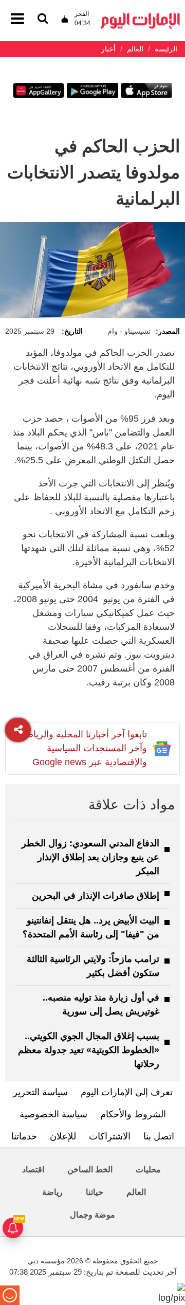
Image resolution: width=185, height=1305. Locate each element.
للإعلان (63, 1136)
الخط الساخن (90, 1169)
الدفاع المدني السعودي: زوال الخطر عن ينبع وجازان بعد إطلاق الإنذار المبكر (90, 857)
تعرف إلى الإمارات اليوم (127, 1092)
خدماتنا (24, 1136)
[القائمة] (42, 19)
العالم (136, 1192)
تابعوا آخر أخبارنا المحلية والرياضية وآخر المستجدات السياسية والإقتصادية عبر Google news (82, 748)
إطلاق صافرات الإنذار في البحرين (95, 896)
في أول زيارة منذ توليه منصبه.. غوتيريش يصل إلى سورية (101, 1004)
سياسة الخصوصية (53, 1114)
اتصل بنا (158, 1136)
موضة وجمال (92, 1214)
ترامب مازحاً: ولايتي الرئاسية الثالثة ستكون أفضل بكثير (93, 966)
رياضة (52, 1192)
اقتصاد (33, 1169)
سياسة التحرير (40, 1092)
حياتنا (94, 1192)
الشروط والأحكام (133, 1114)
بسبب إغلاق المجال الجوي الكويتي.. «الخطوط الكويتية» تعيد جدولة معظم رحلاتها (88, 1050)
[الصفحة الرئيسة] (140, 15)
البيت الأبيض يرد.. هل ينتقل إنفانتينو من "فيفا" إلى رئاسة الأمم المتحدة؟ (91, 927)
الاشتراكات (110, 1136)
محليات (148, 1169)
